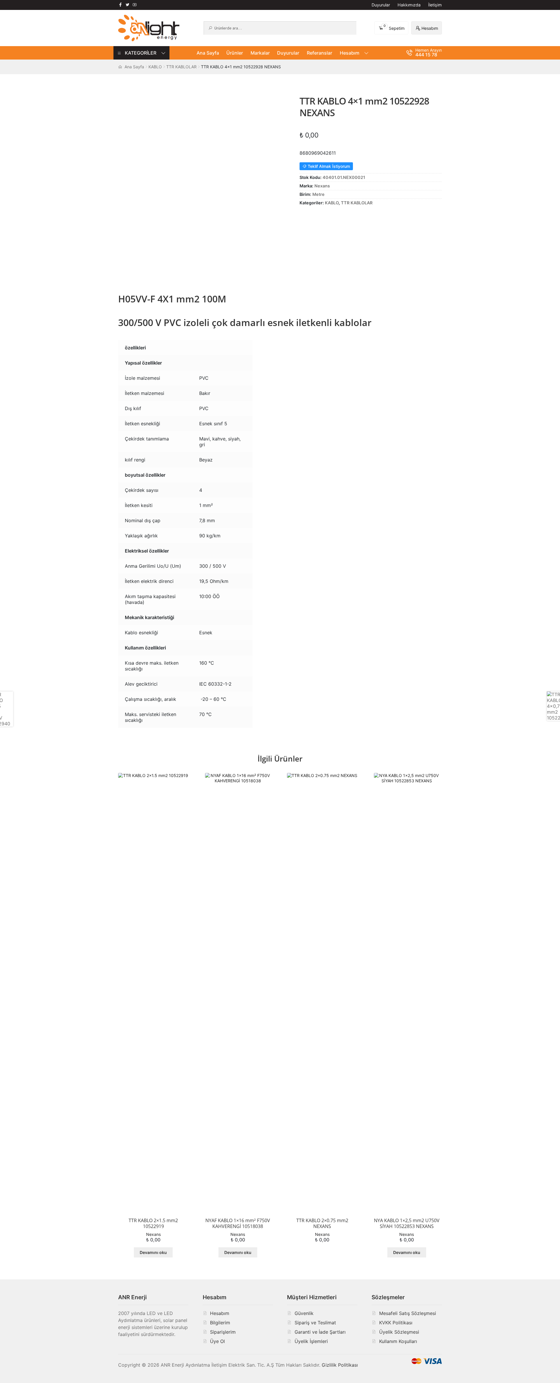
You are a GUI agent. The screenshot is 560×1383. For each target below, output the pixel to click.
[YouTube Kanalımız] (134, 5)
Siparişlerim (223, 1332)
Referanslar (319, 53)
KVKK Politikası (395, 1322)
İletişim (435, 4)
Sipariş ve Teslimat (315, 1322)
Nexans (322, 185)
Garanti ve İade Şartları (320, 1332)
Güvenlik (304, 1313)
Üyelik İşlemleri (311, 1341)
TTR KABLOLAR (181, 66)
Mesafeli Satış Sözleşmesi (407, 1313)
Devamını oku (153, 1252)
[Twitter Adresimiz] (127, 5)
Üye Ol (217, 1341)
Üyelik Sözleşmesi (399, 1332)
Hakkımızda (409, 4)
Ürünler (234, 53)
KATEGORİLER (140, 53)
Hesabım (349, 53)
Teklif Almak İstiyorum (328, 166)
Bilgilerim (220, 1322)
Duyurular (381, 4)
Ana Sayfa (208, 53)
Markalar (260, 53)
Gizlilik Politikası (340, 1365)
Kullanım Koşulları (398, 1341)
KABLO (155, 66)
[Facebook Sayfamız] (120, 5)
